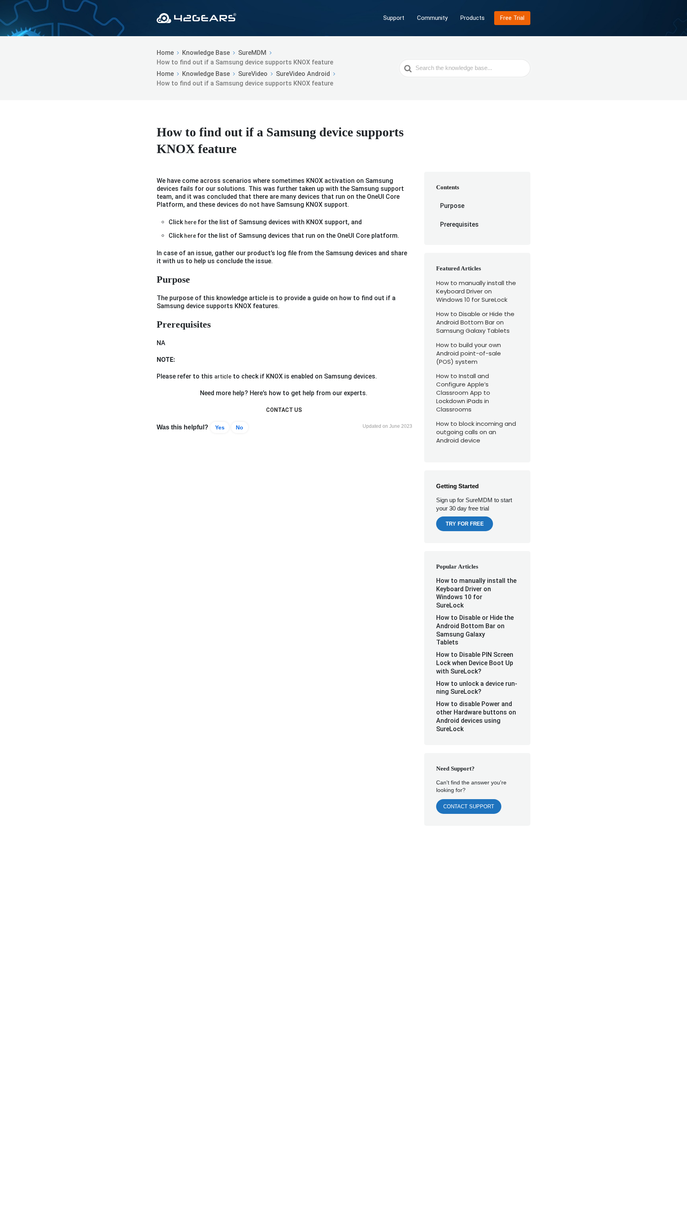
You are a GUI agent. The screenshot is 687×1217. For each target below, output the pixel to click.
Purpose (452, 206)
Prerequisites (459, 224)
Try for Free (465, 524)
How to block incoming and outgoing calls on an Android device (476, 431)
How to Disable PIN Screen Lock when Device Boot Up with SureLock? (474, 663)
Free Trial (512, 17)
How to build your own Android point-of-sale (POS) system (468, 353)
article (222, 376)
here (191, 222)
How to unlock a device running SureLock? (476, 688)
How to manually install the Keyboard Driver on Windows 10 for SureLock (476, 291)
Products (472, 17)
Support (393, 17)
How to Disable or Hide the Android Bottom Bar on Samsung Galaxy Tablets (475, 322)
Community (432, 17)
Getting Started (457, 486)
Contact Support (468, 806)
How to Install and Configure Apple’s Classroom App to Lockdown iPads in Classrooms (463, 392)
